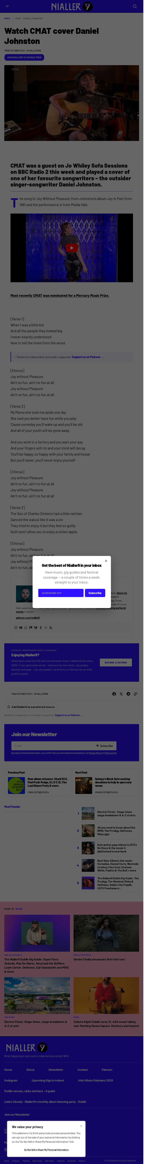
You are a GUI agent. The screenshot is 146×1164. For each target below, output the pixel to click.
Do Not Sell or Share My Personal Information (46, 1149)
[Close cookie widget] (81, 1126)
